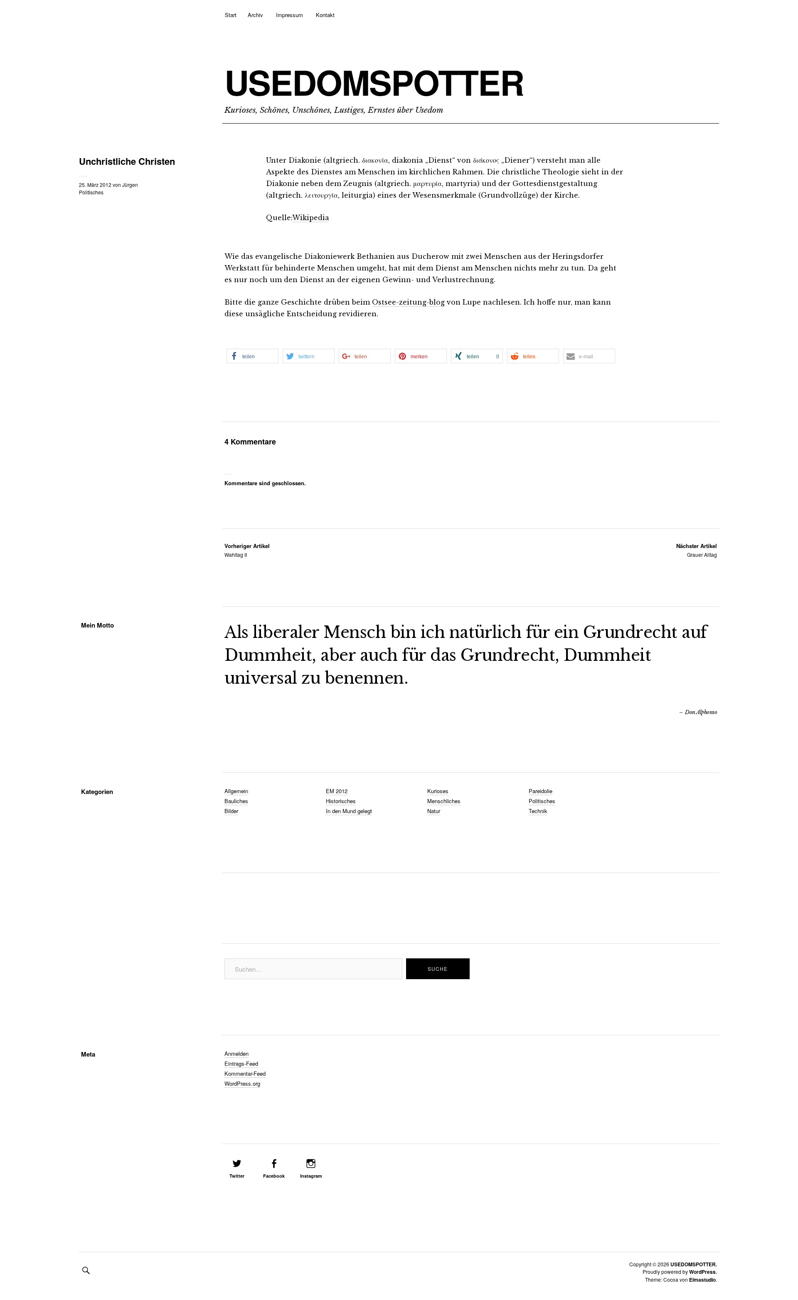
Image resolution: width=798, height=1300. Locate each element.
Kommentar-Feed (245, 1073)
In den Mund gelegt (349, 811)
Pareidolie (540, 791)
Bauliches (236, 801)
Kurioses (437, 791)
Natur (433, 811)
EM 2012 (336, 791)
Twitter (236, 1176)
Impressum (289, 15)
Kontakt (325, 15)
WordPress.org (242, 1083)
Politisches (91, 192)
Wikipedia (310, 217)
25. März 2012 (95, 184)
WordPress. (703, 1271)
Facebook (274, 1176)
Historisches (341, 801)
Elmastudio (702, 1279)
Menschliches (444, 801)
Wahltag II (247, 550)
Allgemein (236, 791)
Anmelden (236, 1053)
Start (230, 15)
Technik (538, 811)
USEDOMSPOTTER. (693, 1264)
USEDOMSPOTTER (374, 82)
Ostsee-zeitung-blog (408, 302)
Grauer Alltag (696, 550)
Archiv (255, 15)
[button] (252, 356)
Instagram (311, 1176)
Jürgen (130, 184)
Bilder (231, 811)
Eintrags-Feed (241, 1063)
